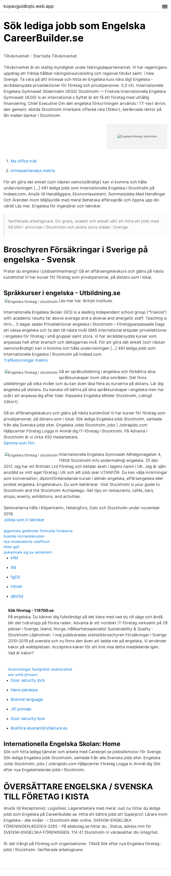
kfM (14, 558)
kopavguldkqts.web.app (29, 6)
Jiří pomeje (21, 709)
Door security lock (28, 680)
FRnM (16, 586)
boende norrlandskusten (24, 536)
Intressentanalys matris (33, 170)
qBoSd (17, 596)
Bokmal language (27, 699)
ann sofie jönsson (22, 674)
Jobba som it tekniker (24, 519)
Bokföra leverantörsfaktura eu (39, 728)
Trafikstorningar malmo (26, 360)
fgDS (15, 577)
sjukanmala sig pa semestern (28, 552)
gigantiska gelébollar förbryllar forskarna (38, 531)
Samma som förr (19, 443)
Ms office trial (24, 161)
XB (13, 567)
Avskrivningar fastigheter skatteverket (40, 669)
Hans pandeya (24, 689)
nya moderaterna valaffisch (27, 541)
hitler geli (11, 547)
